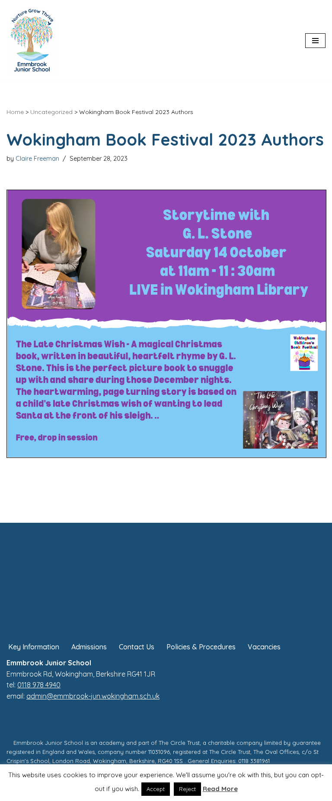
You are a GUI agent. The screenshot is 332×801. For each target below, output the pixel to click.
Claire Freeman (37, 158)
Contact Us (136, 646)
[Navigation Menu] (315, 40)
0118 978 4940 (39, 684)
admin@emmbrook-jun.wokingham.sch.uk (93, 696)
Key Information (33, 646)
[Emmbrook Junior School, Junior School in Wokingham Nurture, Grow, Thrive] (32, 40)
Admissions (89, 646)
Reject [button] (187, 788)
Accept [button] (156, 788)
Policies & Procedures (201, 646)
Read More (220, 789)
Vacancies (264, 646)
